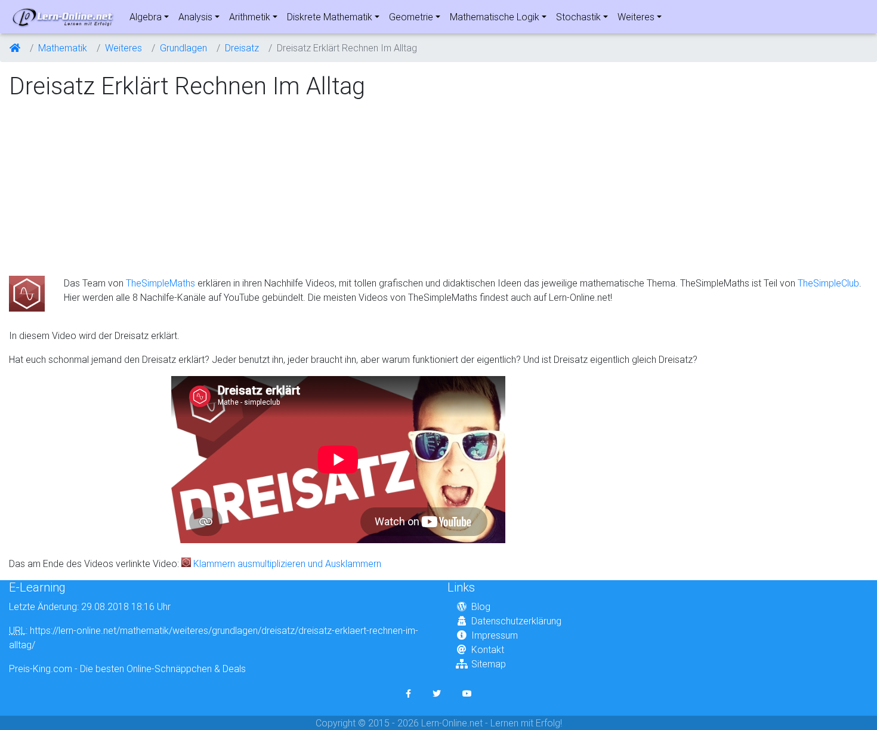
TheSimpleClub (828, 283)
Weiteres (635, 17)
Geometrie (411, 17)
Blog (480, 606)
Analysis (195, 17)
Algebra (145, 17)
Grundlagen (183, 48)
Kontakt (487, 649)
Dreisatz (242, 48)
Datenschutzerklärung (516, 621)
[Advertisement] (109, 188)
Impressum (494, 635)
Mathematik (62, 48)
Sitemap (488, 664)
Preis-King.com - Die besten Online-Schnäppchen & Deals (127, 668)
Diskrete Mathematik (329, 17)
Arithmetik (249, 17)
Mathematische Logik (494, 17)
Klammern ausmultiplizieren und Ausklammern (287, 563)
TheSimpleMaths (160, 283)
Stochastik (578, 17)
